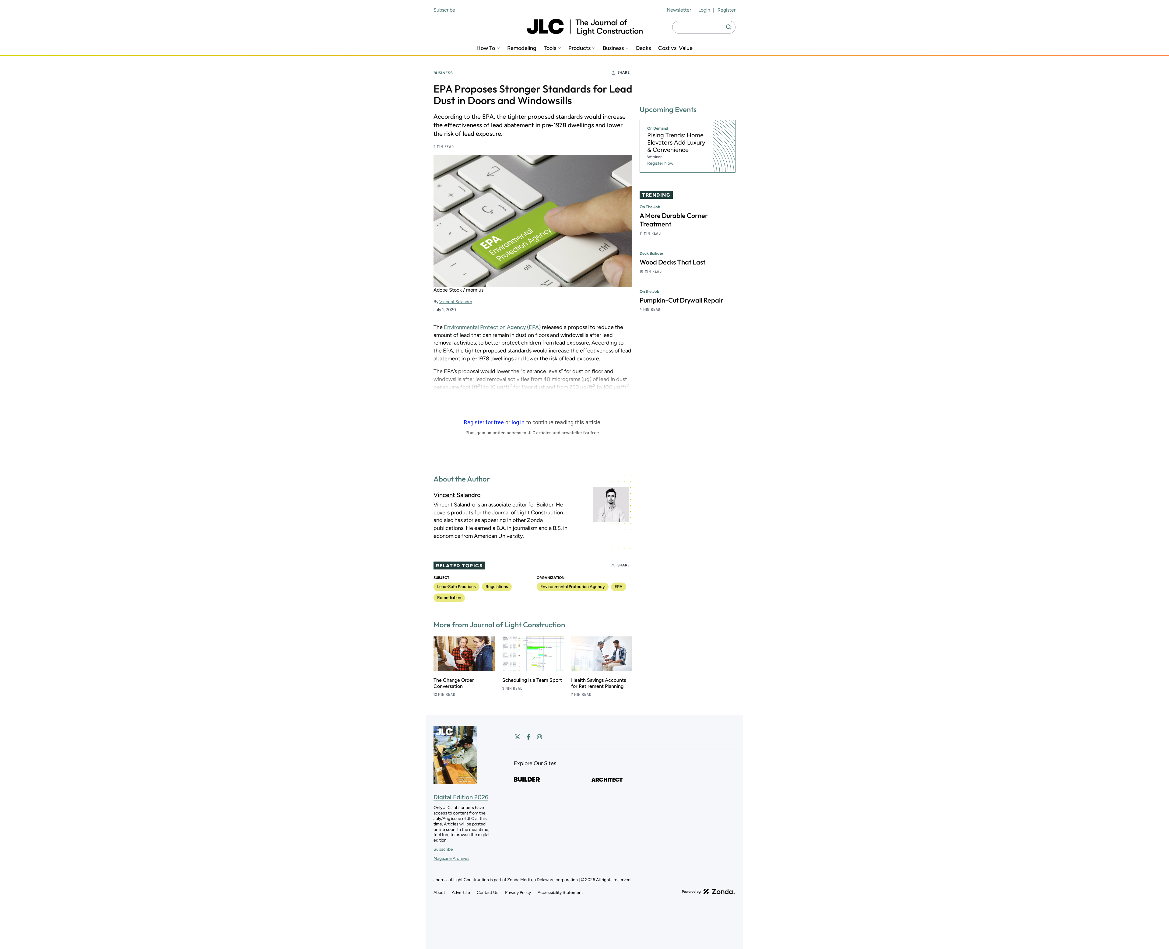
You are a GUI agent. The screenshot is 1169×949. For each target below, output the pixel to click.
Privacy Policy (518, 892)
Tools (550, 48)
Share (623, 72)
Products (579, 48)
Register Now (660, 163)
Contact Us (487, 892)
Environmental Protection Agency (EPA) (492, 327)
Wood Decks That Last (672, 262)
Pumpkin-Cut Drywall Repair (681, 300)
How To (485, 48)
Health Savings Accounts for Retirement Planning (598, 683)
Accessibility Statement (560, 892)
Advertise (461, 892)
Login (704, 10)
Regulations (497, 586)
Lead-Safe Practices (456, 586)
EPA (619, 586)
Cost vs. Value (675, 48)
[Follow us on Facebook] (528, 737)
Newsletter (679, 10)
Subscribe (444, 10)
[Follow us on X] (517, 737)
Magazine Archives (451, 858)
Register (726, 10)
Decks (643, 48)
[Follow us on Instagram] (539, 737)
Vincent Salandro (455, 301)
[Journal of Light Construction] (585, 27)
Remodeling (521, 48)
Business (613, 48)
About (439, 892)
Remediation (449, 597)
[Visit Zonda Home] (708, 891)
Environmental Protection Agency (572, 586)
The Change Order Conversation (454, 683)
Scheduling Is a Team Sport (532, 680)
